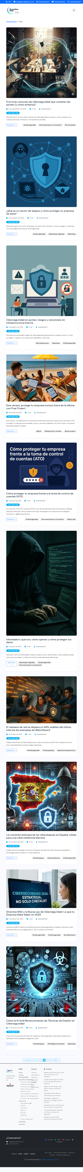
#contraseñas (70, 125)
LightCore (23, 1110)
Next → (56, 1060)
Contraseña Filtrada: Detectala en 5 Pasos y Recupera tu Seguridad (53, 1112)
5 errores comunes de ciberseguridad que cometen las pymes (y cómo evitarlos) (38, 103)
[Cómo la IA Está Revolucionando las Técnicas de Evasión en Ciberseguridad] (41, 981)
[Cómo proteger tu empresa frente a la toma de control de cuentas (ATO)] (41, 466)
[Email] (15, 2)
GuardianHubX (44, 2)
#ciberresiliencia (53, 858)
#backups (56, 343)
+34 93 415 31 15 (13, 1144)
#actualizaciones (42, 343)
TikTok (59, 1140)
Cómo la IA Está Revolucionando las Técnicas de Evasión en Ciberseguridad (40, 1022)
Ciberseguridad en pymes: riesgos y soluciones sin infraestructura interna (35, 321)
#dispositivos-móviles (53, 431)
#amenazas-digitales (56, 234)
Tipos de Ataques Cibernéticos (28, 1094)
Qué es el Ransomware (27, 1089)
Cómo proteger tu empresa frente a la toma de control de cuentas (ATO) (39, 495)
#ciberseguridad (30, 125)
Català (20, 1154)
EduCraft (23, 1112)
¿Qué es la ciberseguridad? (28, 1082)
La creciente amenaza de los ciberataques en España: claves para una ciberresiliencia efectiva (41, 836)
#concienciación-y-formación (50, 125)
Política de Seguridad (63, 1155)
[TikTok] (37, 2)
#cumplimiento (69, 935)
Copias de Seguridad (26, 1119)
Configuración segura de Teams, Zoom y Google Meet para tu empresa (53, 1081)
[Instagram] (69, 2)
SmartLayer (23, 1108)
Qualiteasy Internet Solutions (50, 1159)
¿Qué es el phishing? (26, 1084)
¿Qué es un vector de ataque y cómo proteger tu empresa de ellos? (40, 212)
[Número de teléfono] (7, 2)
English (26, 1154)
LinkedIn (50, 1140)
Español (32, 1154)
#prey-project (70, 431)
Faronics (34, 1072)
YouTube (67, 1140)
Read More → (11, 125)
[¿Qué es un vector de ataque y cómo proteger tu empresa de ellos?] (41, 172)
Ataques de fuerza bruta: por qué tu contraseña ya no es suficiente (54, 1074)
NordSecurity (35, 1075)
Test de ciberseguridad (23, 1076)
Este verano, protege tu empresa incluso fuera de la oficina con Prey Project (40, 407)
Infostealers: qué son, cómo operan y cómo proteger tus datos (38, 641)
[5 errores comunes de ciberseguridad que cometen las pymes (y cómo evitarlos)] (41, 62)
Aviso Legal (48, 1153)
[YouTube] (53, 2)
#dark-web (71, 519)
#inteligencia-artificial (56, 1044)
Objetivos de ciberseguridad (28, 1096)
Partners (34, 1069)
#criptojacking (48, 750)
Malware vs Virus (25, 1091)
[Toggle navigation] (74, 10)
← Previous (27, 1060)
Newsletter (22, 1122)
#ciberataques (38, 858)
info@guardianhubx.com (25, 2)
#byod (38, 431)
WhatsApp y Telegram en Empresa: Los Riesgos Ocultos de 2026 (53, 1100)
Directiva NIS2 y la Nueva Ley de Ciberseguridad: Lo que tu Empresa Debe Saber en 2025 (40, 913)
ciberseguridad (13, 113)
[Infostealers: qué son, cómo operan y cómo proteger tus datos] (41, 583)
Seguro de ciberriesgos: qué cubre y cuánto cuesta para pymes (52, 1088)
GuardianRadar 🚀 (25, 1103)
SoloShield (23, 1115)
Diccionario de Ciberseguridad (28, 1098)
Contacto (22, 1124)
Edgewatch (34, 1080)
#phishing (71, 234)
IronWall (22, 1105)
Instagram (60, 1142)
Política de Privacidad (60, 1153)
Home (20, 1072)
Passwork (34, 1077)
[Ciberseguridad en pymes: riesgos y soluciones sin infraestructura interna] (41, 281)
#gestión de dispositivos (66, 750)
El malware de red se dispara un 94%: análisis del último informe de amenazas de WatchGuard (38, 729)
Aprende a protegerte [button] (23, 1080)
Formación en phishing (27, 1087)
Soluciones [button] (22, 1101)
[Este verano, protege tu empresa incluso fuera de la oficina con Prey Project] (41, 378)
